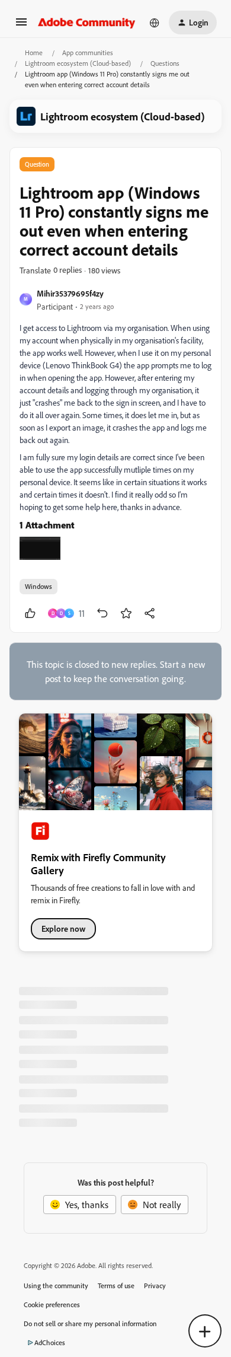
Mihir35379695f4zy (70, 293)
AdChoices (49, 1342)
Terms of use (116, 1285)
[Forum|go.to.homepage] (87, 22)
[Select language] (154, 22)
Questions (164, 63)
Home (34, 52)
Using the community (56, 1285)
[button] (21, 25)
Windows (38, 586)
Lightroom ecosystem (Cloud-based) (78, 63)
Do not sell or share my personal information (90, 1323)
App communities (87, 52)
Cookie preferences (52, 1304)
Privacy (155, 1285)
